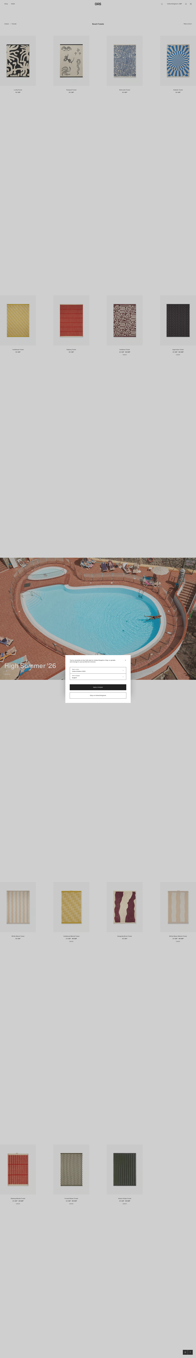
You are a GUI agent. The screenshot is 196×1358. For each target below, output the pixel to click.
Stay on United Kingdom (98, 695)
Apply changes (98, 687)
